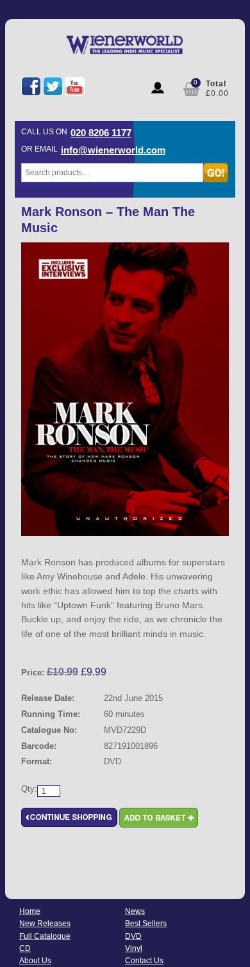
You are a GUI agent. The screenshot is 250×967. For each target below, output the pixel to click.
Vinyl (133, 948)
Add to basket (158, 818)
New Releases (45, 923)
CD (25, 948)
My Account (157, 87)
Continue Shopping (69, 818)
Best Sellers (146, 923)
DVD (133, 936)
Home (29, 911)
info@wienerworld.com (113, 150)
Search (216, 172)
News (135, 911)
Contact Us (144, 960)
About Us (35, 960)
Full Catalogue (45, 936)
